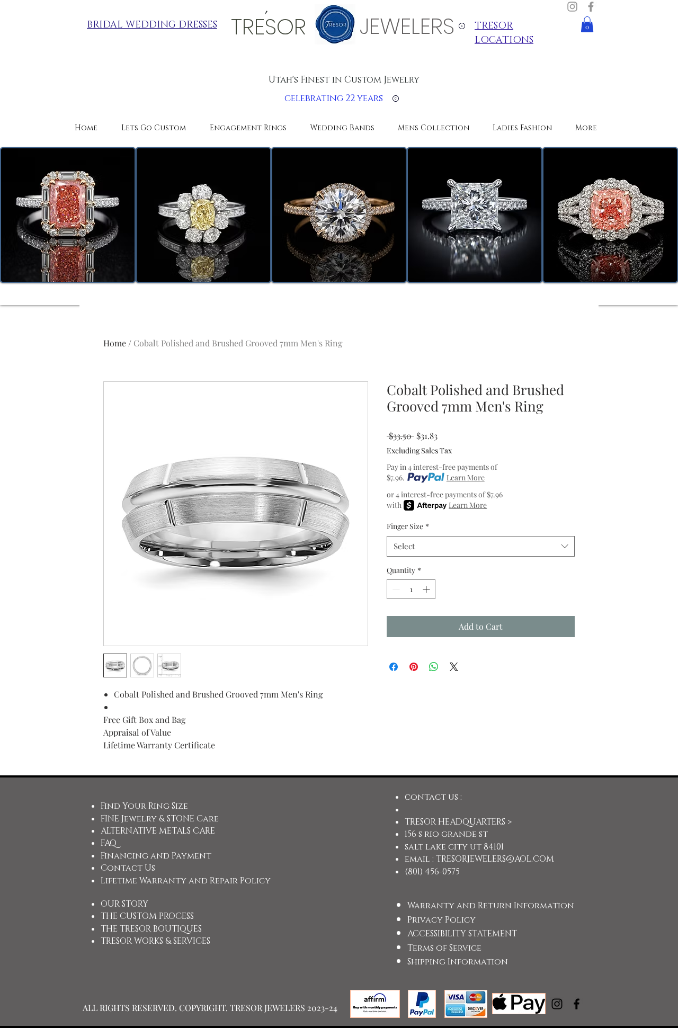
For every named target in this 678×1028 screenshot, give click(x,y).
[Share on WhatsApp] (433, 666)
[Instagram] (572, 6)
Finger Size (408, 526)
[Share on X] (454, 666)
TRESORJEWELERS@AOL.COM (495, 859)
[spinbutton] (411, 589)
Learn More (466, 477)
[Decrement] (395, 589)
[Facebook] (590, 6)
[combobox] (481, 546)
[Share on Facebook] (393, 666)
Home (114, 342)
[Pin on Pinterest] (413, 666)
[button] (587, 24)
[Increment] (427, 589)
